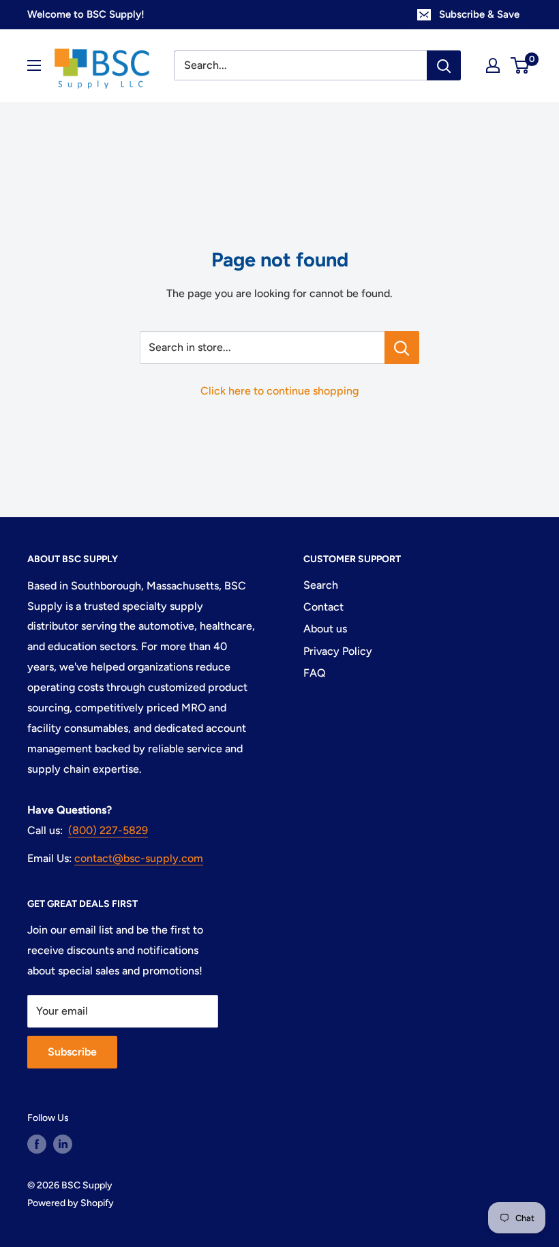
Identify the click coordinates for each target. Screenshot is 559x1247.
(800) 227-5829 (108, 830)
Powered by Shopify (70, 1203)
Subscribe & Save (479, 14)
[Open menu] (34, 65)
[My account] (493, 65)
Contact (323, 606)
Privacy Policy (337, 651)
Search (320, 585)
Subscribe (72, 1051)
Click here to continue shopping (279, 390)
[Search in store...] (401, 347)
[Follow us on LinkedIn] (62, 1144)
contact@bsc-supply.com (138, 858)
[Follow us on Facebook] (36, 1144)
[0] (520, 65)
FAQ (314, 672)
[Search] (444, 65)
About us (325, 628)
